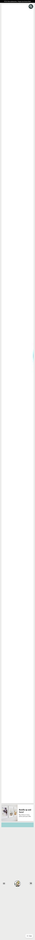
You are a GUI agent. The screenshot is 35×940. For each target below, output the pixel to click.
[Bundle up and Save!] (9, 813)
